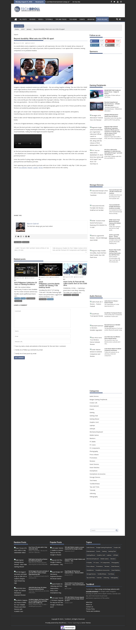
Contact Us (89, 607)
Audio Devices (96, 296)
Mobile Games (94, 435)
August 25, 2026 (20, 278)
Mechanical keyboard (96, 432)
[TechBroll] (15, 19)
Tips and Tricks (61, 19)
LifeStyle (92, 429)
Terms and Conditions (93, 611)
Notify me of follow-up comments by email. (29, 350)
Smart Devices (94, 464)
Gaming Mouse (94, 419)
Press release (102, 19)
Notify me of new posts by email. (25, 353)
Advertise (91, 19)
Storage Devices (96, 185)
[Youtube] (18, 236)
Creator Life (93, 403)
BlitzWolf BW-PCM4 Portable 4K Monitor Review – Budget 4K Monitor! (112, 92)
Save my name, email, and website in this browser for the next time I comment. (40, 346)
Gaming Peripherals (98, 85)
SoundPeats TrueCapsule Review (113, 313)
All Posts (23, 19)
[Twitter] (23, 236)
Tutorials (49, 19)
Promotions (93, 458)
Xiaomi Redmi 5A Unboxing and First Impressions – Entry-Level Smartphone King (75, 584)
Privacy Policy (90, 609)
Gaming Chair (94, 416)
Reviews (32, 19)
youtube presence (92, 591)
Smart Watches (94, 467)
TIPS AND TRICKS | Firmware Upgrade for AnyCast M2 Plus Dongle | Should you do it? (74, 599)
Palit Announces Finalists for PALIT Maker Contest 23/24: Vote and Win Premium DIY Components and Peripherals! (70, 249)
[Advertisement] (88, 11)
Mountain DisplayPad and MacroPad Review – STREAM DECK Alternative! (112, 104)
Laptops (92, 425)
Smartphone (26, 242)
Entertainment (94, 406)
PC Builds (17, 298)
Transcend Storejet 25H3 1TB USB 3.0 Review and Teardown (115, 191)
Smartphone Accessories (97, 474)
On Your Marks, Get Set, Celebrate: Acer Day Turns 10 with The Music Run (76, 2)
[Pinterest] (26, 236)
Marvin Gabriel (31, 43)
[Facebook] (16, 236)
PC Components (31, 298)
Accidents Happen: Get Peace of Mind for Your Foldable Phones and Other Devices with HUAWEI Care (38, 601)
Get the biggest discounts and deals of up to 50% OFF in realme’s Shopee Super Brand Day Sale (39, 573)
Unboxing (93, 493)
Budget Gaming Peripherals (98, 399)
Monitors (92, 438)
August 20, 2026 (69, 277)
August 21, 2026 (44, 277)
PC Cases (23, 298)
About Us (89, 604)
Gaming (92, 412)
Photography (94, 451)
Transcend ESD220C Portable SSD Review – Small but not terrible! (115, 206)
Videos (40, 19)
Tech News (73, 19)
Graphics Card (94, 422)
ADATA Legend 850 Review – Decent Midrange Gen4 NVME (114, 236)
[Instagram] (21, 236)
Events (82, 19)
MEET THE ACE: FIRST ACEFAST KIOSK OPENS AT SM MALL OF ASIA (32, 249)
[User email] (29, 236)
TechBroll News (95, 484)
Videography (94, 497)
